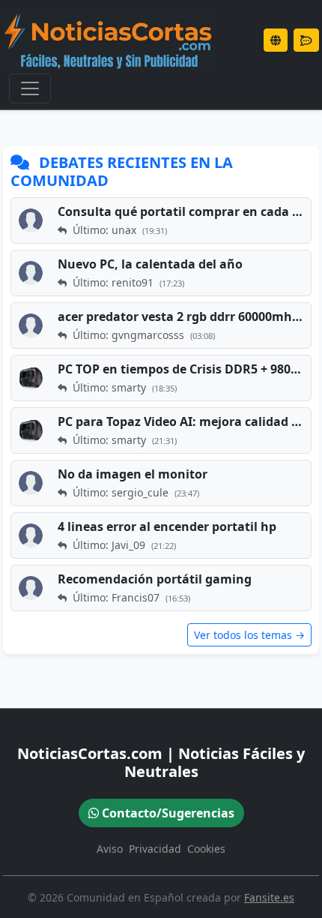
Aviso (110, 849)
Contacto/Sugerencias (166, 813)
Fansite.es (269, 897)
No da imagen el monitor (132, 474)
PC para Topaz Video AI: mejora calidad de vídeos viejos (182, 421)
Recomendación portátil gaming (155, 579)
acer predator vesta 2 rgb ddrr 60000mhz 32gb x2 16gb (182, 316)
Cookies (206, 849)
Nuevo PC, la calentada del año (150, 264)
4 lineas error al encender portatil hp (167, 526)
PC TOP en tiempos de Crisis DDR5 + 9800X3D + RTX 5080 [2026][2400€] (182, 369)
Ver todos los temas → (249, 635)
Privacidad (155, 849)
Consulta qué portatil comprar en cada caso (182, 211)
